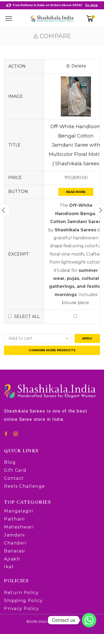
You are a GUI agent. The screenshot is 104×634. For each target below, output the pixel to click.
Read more (76, 192)
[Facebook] (6, 434)
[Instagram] (16, 434)
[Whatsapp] (89, 620)
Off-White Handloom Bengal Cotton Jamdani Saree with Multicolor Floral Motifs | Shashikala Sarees (76, 145)
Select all (27, 316)
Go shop (91, 5)
